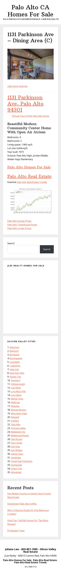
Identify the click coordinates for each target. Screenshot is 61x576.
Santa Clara (17, 453)
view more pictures (17, 86)
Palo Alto (15, 424)
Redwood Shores (20, 435)
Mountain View (19, 413)
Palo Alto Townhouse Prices (22, 224)
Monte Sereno (18, 409)
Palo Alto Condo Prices (19, 228)
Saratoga (16, 457)
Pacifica (15, 420)
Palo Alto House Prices (19, 221)
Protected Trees (16, 530)
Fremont (15, 380)
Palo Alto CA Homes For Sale (30, 11)
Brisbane (14, 354)
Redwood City (18, 431)
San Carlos (16, 442)
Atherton (14, 347)
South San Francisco (21, 461)
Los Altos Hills (18, 391)
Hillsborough (18, 384)
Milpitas (15, 406)
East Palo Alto (17, 373)
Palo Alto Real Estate (29, 176)
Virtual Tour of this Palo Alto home (30, 116)
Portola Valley (18, 428)
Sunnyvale (16, 464)
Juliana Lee (12, 549)
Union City (16, 468)
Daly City (14, 369)
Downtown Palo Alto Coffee (22, 503)
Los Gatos (16, 395)
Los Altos (16, 387)
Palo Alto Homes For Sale (29, 167)
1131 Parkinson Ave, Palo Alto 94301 (25, 103)
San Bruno (16, 439)
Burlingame (16, 358)
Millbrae (15, 402)
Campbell (15, 362)
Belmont (14, 351)
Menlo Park (17, 398)
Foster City (15, 376)
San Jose (15, 446)
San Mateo (16, 450)
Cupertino (15, 365)
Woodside (16, 472)
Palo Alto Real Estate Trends (32, 182)
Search (11, 243)
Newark (15, 417)
